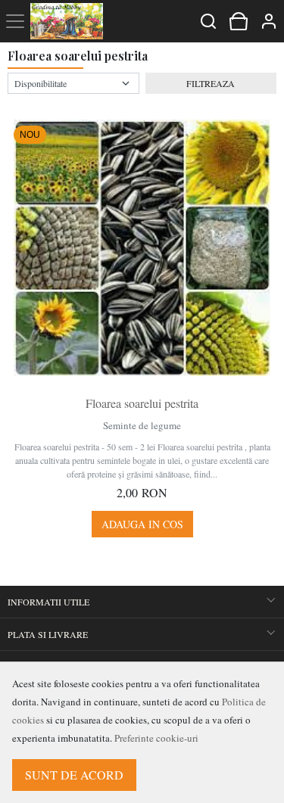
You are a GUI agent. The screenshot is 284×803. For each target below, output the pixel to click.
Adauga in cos (142, 524)
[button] (269, 21)
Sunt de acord (74, 775)
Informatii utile (48, 602)
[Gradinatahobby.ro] (66, 21)
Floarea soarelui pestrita (142, 403)
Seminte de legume (142, 425)
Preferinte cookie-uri (156, 738)
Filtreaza (210, 83)
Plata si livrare (48, 634)
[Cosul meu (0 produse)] (238, 21)
